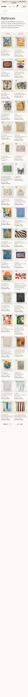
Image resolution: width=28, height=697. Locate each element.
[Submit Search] (2, 10)
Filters (8, 33)
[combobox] (14, 10)
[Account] (10, 6)
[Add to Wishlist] (3, 37)
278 (18, 424)
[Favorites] (13, 6)
